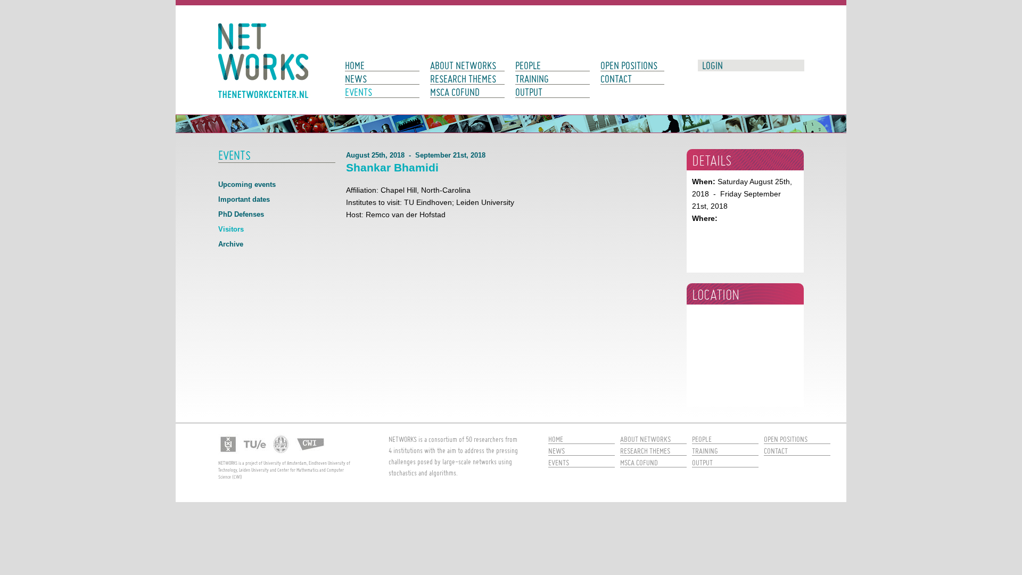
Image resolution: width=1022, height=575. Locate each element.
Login (712, 65)
